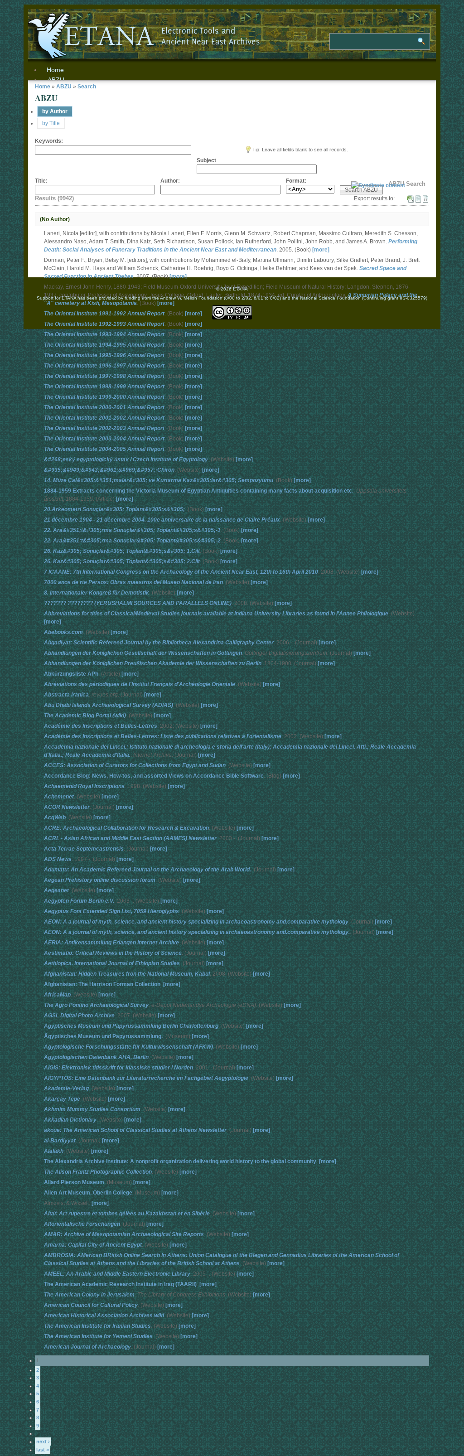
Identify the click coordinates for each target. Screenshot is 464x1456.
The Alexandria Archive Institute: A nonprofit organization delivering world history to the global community (180, 1161)
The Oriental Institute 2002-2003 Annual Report (104, 428)
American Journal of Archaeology (87, 1347)
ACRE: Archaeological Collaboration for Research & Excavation (126, 828)
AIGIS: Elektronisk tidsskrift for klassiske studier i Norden (118, 1067)
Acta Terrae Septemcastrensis (84, 849)
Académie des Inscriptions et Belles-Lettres (100, 726)
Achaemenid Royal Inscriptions (84, 786)
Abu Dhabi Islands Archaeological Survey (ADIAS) (108, 705)
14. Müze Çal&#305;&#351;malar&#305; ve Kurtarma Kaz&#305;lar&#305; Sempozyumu (158, 480)
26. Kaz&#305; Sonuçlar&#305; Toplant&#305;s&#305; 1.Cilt (122, 551)
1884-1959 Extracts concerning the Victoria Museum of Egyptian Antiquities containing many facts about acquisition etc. (198, 491)
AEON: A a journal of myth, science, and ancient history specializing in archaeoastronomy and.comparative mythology (196, 922)
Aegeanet (56, 890)
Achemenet (59, 796)
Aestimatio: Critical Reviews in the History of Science (113, 953)
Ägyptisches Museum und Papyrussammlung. (103, 1036)
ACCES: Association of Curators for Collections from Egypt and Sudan (135, 765)
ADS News (58, 859)
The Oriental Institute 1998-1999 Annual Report (104, 386)
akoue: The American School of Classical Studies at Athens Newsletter (135, 1130)
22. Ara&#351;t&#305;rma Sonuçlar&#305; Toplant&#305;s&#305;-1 (132, 530)
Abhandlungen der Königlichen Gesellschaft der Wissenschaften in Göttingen (143, 653)
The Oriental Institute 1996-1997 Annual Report (104, 366)
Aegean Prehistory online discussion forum (99, 880)
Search (86, 86)
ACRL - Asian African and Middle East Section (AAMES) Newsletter (130, 838)
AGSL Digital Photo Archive (79, 1015)
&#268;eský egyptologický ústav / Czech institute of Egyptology (126, 459)
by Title (51, 123)
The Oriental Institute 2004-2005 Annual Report (104, 449)
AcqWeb (55, 817)
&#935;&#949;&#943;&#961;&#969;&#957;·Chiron (109, 470)
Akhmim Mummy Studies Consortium (92, 1109)
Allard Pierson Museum (74, 1182)
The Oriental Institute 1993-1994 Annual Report (104, 334)
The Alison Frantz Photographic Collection (98, 1172)
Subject (206, 160)
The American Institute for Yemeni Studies (98, 1336)
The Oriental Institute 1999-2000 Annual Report (104, 397)
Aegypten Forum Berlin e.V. (79, 901)
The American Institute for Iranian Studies (97, 1326)
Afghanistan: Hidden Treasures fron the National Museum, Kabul (127, 974)
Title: (41, 181)
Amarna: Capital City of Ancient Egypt (93, 1245)
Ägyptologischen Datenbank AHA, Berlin (96, 1057)
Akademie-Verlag (66, 1088)
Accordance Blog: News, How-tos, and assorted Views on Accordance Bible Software (154, 776)
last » (42, 1449)
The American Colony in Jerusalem (89, 1295)
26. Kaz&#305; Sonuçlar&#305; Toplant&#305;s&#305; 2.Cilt (122, 561)
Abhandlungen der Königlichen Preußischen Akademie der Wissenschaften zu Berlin (152, 663)
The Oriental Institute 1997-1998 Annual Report (104, 376)
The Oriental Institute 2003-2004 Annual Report (104, 438)
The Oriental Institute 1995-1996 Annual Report (104, 355)
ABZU (56, 79)
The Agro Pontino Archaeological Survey (96, 1005)
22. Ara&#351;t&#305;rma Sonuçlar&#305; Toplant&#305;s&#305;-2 (132, 540)
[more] (320, 250)
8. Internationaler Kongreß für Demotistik (96, 593)
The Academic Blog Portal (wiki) (85, 715)
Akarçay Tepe (62, 1099)
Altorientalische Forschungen (82, 1224)
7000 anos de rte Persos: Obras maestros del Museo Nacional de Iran (133, 582)
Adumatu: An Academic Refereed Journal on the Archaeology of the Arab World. (147, 869)
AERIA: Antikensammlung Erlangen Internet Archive (111, 942)
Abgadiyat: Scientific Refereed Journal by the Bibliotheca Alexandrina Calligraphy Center (159, 642)
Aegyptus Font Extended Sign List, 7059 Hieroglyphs (111, 911)
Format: (296, 181)
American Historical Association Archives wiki (104, 1315)
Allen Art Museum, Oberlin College (88, 1193)
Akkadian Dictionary (70, 1120)
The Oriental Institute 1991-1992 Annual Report (104, 313)
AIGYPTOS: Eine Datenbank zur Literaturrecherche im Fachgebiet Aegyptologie (146, 1078)
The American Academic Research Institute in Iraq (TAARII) (120, 1284)
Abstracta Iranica (66, 695)
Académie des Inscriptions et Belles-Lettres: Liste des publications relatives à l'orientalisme (162, 736)
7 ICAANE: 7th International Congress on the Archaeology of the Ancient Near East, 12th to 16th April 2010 (181, 572)
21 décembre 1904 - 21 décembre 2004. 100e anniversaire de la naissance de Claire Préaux (162, 520)
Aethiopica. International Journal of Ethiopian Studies (112, 963)
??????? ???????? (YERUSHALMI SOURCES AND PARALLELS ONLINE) (138, 603)
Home (42, 86)
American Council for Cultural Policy (91, 1305)
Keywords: (49, 141)
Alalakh (53, 1151)
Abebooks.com (63, 632)
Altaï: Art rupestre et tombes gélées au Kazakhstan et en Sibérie (127, 1213)
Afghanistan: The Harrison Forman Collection (102, 984)
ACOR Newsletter (67, 807)
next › (43, 1441)
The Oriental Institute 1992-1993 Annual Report (104, 324)
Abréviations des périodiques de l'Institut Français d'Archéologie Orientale (139, 684)
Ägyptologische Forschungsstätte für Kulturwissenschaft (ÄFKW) (128, 1047)
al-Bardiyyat (60, 1140)
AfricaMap (57, 995)
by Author (55, 111)
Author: (170, 181)
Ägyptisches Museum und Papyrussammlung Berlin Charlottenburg (131, 1026)
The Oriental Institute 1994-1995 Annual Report (104, 345)
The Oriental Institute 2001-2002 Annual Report (104, 418)
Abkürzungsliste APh (71, 674)
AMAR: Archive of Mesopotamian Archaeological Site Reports (124, 1234)
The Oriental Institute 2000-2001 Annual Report (104, 407)
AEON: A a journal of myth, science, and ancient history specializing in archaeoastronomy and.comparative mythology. (197, 932)
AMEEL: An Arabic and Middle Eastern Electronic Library (117, 1274)
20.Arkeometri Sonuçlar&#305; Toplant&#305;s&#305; (114, 509)
